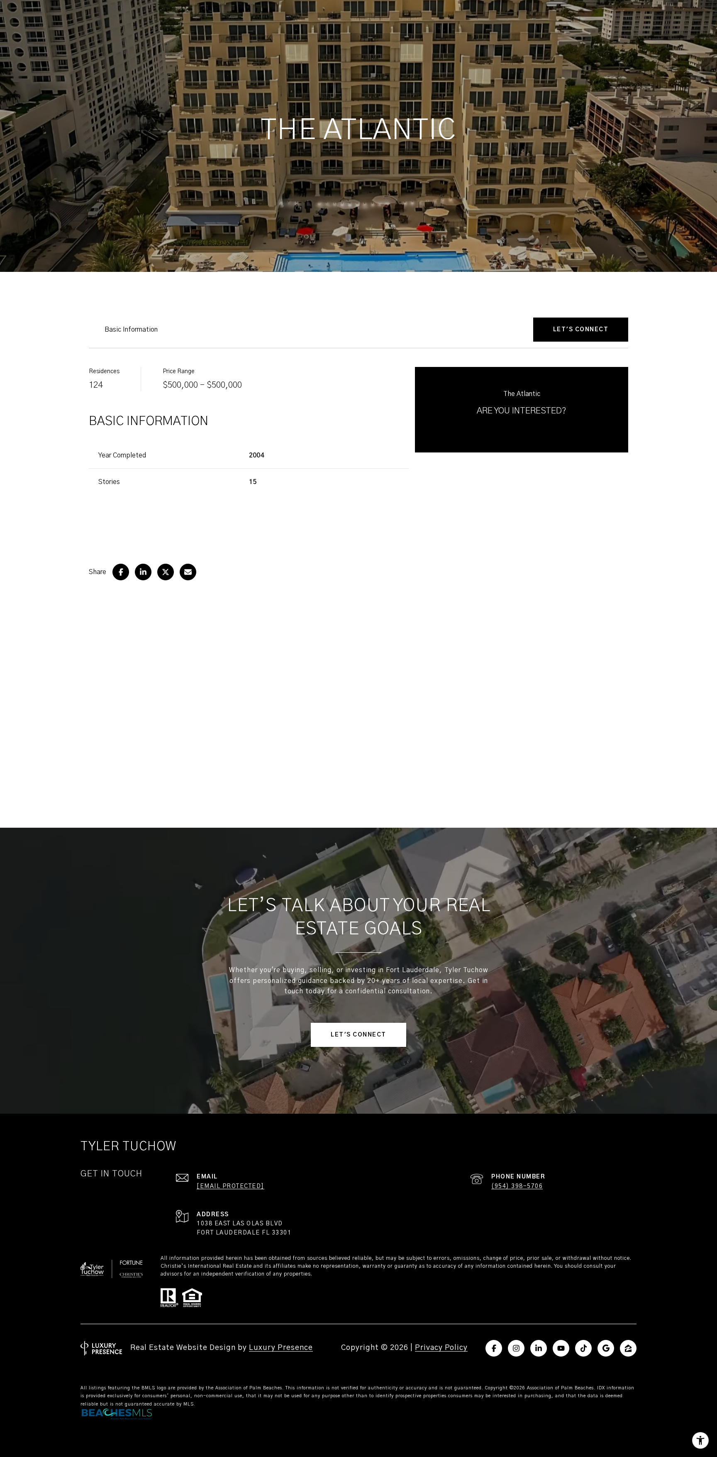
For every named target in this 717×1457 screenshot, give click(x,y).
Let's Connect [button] (358, 1035)
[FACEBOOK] (493, 1348)
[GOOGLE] (606, 1348)
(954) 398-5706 (517, 1186)
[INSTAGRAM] (516, 1348)
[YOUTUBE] (561, 1348)
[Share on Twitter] (165, 572)
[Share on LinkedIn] (143, 572)
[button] (581, 330)
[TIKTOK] (583, 1348)
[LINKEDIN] (538, 1348)
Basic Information (131, 329)
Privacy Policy (441, 1348)
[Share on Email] (188, 572)
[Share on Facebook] (120, 572)
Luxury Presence (281, 1348)
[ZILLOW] (628, 1348)
